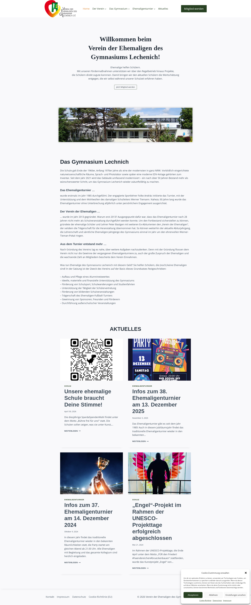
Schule (67, 386)
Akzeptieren (193, 595)
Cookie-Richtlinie (205, 600)
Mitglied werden (194, 8)
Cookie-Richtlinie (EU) (100, 596)
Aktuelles (163, 8)
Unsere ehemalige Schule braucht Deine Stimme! (87, 398)
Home (86, 8)
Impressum (227, 600)
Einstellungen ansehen (236, 595)
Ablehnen (213, 595)
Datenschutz (217, 600)
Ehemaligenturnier (142, 386)
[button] (245, 573)
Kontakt (50, 596)
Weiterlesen (71, 431)
